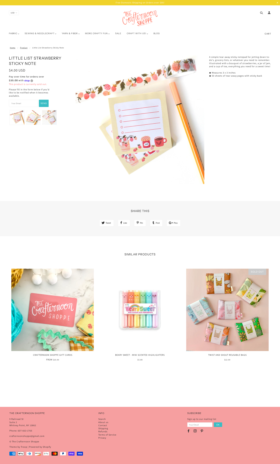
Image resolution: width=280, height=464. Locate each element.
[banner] (140, 18)
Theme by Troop (18, 446)
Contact (102, 425)
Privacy (102, 437)
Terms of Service (107, 434)
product (24, 47)
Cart (268, 33)
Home (12, 47)
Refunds (102, 431)
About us (103, 422)
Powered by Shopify (40, 446)
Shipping (103, 428)
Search (102, 419)
